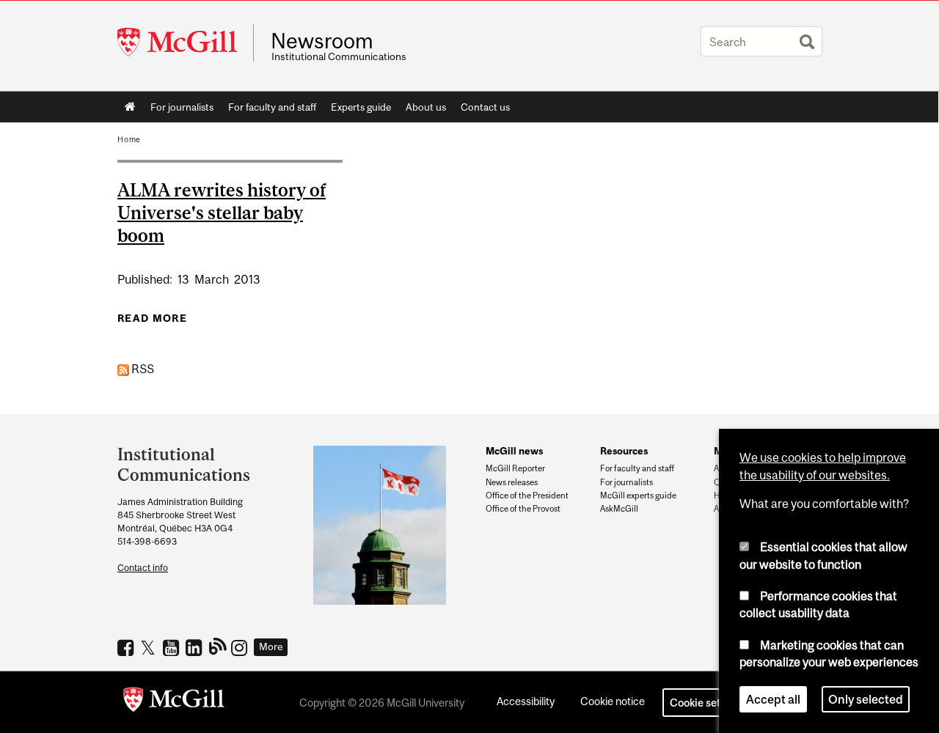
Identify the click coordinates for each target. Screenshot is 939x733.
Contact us (485, 107)
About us (426, 107)
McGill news (514, 451)
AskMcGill (619, 508)
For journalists (181, 107)
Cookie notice (612, 701)
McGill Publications (218, 646)
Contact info (142, 567)
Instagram (241, 647)
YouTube (173, 647)
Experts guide (361, 107)
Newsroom (322, 41)
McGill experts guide (638, 495)
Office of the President (527, 495)
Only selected (865, 699)
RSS (141, 368)
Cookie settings (707, 702)
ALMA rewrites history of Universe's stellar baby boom (221, 213)
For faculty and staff (272, 107)
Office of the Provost (523, 508)
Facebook (127, 647)
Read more (152, 318)
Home (130, 107)
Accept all (773, 699)
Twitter (150, 647)
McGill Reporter (515, 468)
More (271, 646)
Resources (624, 451)
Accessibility (526, 701)
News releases (512, 482)
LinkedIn (195, 647)
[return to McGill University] (174, 702)
